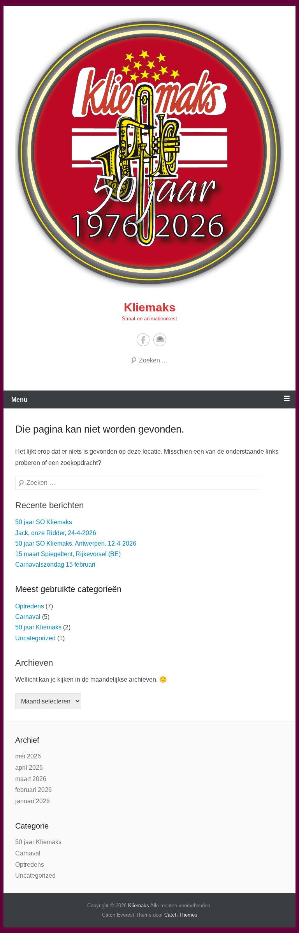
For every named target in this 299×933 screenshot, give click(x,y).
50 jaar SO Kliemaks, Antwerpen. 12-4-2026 (75, 543)
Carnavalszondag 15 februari (55, 564)
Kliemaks (150, 307)
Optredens (29, 606)
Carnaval (27, 616)
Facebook (143, 339)
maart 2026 (30, 779)
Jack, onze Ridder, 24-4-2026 (55, 533)
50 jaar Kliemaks (38, 627)
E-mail (159, 339)
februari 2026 (33, 789)
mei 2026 (28, 756)
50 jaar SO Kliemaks (43, 522)
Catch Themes (180, 915)
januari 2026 (32, 801)
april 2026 (29, 767)
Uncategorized (35, 638)
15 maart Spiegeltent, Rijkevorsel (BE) (68, 554)
